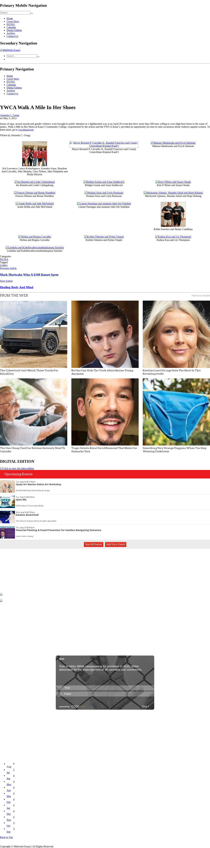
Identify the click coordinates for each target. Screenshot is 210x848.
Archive (11, 33)
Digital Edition (14, 30)
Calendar (11, 27)
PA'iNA (4, 259)
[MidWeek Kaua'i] (10, 50)
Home (10, 18)
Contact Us (12, 36)
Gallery (4, 265)
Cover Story (13, 21)
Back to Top (6, 837)
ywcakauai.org (25, 129)
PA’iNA (11, 24)
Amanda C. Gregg (9, 115)
